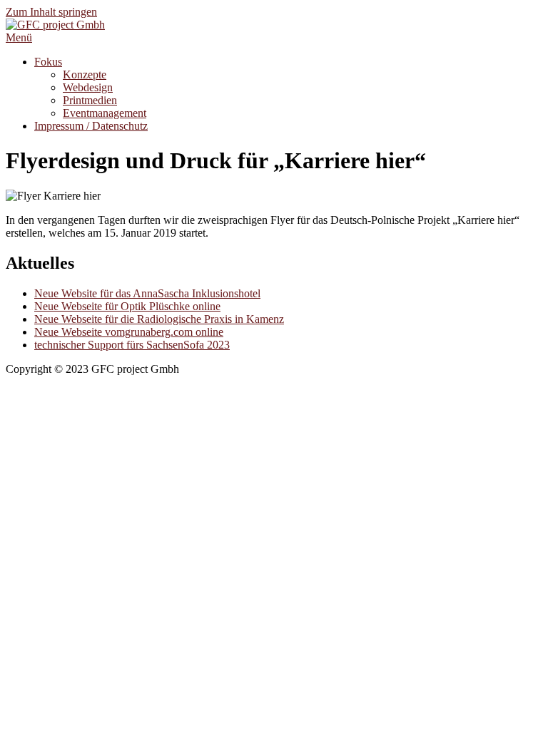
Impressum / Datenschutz (91, 126)
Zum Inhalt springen (51, 12)
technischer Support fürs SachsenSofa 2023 (132, 345)
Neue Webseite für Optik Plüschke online (127, 306)
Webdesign (88, 87)
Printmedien (90, 100)
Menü (19, 37)
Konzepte (84, 74)
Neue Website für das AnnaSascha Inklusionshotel (147, 293)
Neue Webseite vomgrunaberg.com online (128, 332)
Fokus (48, 62)
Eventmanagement (104, 113)
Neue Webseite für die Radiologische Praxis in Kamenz (159, 319)
